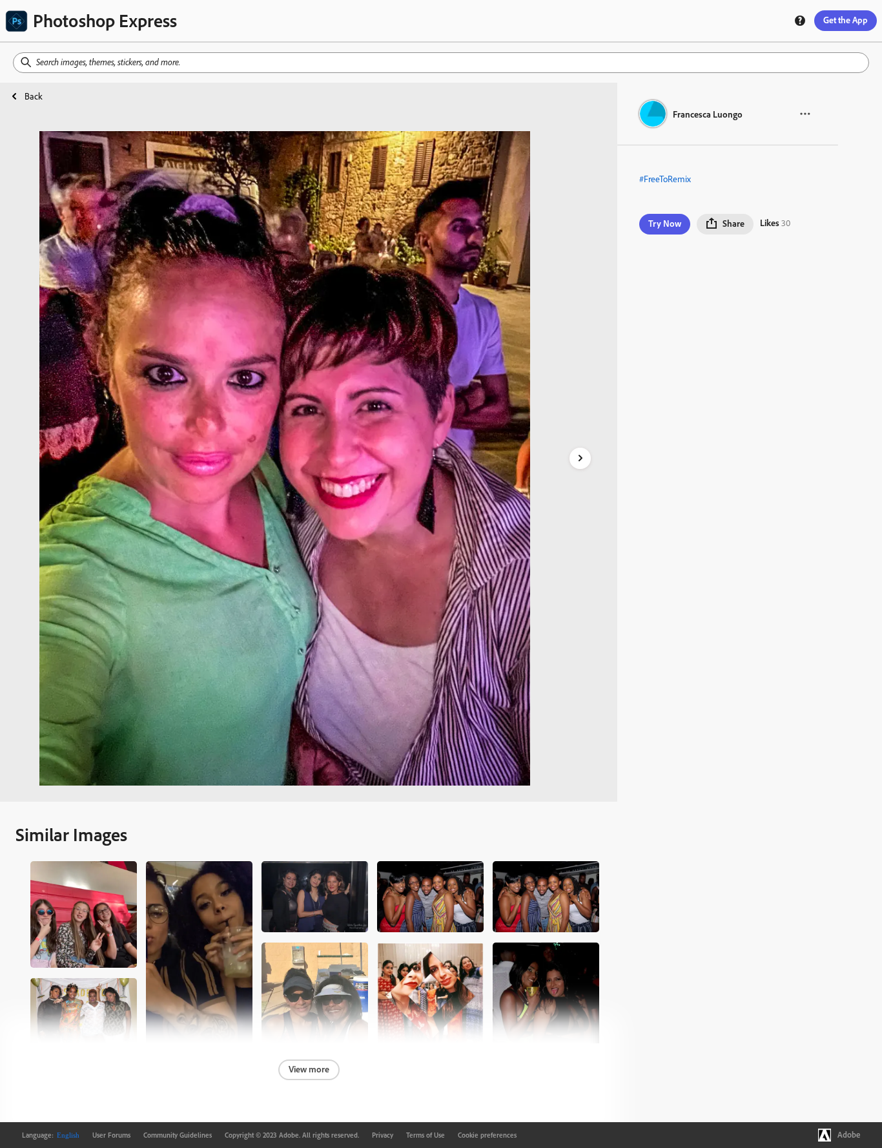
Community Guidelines (177, 1135)
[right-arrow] (580, 458)
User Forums (111, 1135)
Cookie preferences (487, 1135)
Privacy (382, 1135)
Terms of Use (425, 1135)
